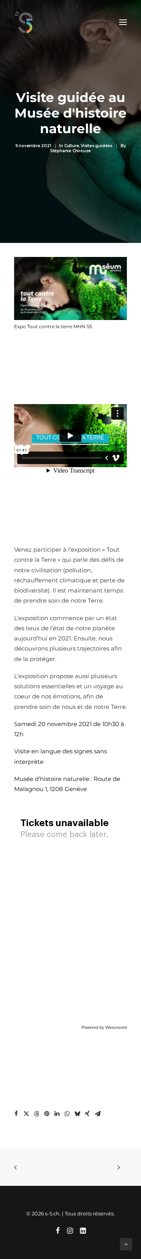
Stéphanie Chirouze (70, 150)
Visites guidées (96, 145)
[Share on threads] (36, 1113)
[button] (123, 22)
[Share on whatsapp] (67, 1113)
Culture (71, 145)
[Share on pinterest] (46, 1113)
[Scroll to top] (126, 1243)
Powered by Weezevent (104, 1027)
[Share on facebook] (16, 1113)
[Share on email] (97, 1113)
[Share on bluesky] (77, 1113)
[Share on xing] (87, 1113)
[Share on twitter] (26, 1113)
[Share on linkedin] (56, 1113)
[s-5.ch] (23, 22)
